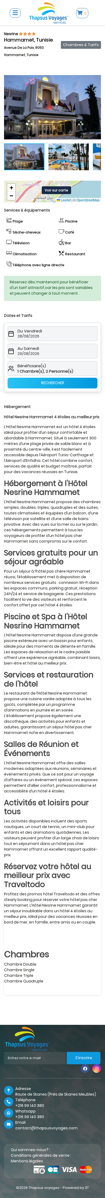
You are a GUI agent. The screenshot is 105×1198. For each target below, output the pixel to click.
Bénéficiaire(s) (32, 366)
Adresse (23, 1088)
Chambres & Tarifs (81, 44)
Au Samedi (28, 348)
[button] (96, 80)
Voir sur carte (56, 190)
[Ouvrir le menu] (15, 13)
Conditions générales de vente (40, 1155)
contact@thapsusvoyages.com (46, 1128)
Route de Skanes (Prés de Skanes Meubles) (55, 1094)
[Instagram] (96, 1068)
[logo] (48, 12)
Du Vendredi (30, 331)
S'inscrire (83, 1057)
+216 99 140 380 (29, 1105)
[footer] (27, 1038)
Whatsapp (25, 1111)
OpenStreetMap (88, 200)
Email (20, 1122)
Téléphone (25, 1100)
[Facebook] (85, 1068)
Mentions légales (27, 1161)
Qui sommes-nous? (29, 1149)
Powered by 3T (76, 1187)
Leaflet (65, 200)
